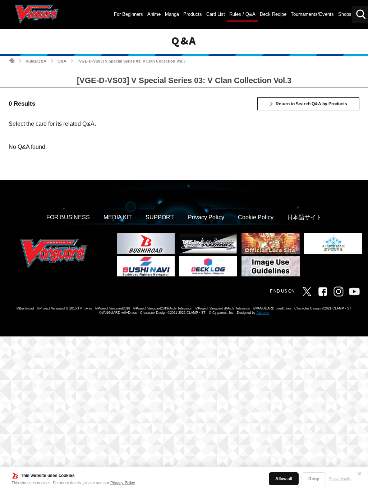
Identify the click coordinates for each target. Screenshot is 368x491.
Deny (313, 478)
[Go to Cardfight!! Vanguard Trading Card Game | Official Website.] (12, 61)
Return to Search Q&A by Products (311, 103)
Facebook (322, 291)
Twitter (306, 291)
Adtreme (263, 313)
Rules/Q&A (36, 61)
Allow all (283, 478)
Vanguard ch (354, 291)
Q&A (62, 61)
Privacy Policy (122, 483)
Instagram (338, 291)
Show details (340, 479)
